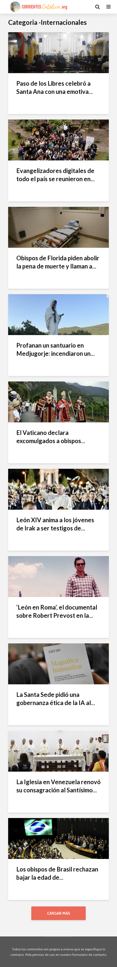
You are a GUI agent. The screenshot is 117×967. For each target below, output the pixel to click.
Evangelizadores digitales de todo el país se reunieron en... (55, 175)
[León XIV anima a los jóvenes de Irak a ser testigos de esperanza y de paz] (58, 488)
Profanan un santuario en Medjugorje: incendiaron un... (55, 349)
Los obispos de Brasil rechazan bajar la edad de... (57, 873)
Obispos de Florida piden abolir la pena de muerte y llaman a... (57, 262)
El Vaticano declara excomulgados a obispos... (50, 436)
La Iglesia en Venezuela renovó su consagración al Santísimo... (58, 786)
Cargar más (58, 913)
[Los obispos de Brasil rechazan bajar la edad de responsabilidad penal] (58, 838)
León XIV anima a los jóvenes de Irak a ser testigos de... (55, 524)
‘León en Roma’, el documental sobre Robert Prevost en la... (56, 611)
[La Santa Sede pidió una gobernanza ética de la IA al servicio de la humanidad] (58, 663)
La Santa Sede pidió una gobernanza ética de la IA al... (55, 698)
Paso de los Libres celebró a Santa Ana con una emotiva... (54, 87)
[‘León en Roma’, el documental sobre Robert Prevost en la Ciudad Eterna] (58, 576)
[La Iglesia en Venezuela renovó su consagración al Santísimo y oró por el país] (58, 750)
